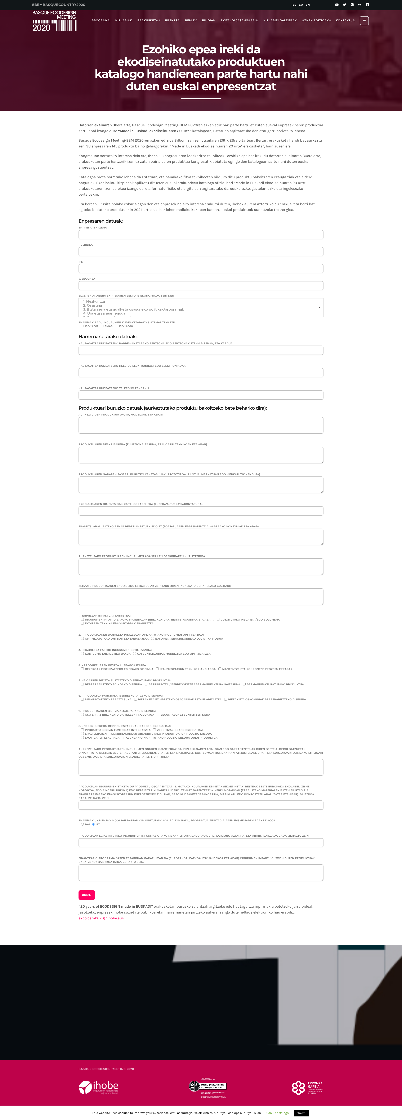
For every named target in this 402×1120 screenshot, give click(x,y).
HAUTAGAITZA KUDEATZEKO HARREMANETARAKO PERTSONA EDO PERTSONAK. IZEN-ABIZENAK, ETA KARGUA (156, 343)
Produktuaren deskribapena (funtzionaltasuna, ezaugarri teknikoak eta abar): (143, 444)
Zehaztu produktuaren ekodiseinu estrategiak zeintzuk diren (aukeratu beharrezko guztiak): (155, 586)
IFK (81, 261)
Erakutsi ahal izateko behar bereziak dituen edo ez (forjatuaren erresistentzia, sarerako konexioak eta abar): (169, 526)
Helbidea (86, 244)
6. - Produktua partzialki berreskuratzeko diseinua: (192, 697)
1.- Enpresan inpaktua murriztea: (179, 619)
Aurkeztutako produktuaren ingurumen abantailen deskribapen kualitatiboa (142, 556)
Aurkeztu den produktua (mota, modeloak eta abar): (121, 414)
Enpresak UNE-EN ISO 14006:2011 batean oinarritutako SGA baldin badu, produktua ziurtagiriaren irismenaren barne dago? (177, 822)
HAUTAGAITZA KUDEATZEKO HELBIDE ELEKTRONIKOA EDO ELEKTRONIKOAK (132, 366)
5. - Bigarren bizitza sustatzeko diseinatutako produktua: (191, 682)
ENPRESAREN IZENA (93, 227)
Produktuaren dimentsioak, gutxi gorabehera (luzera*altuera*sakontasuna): (141, 504)
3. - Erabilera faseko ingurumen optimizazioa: (145, 652)
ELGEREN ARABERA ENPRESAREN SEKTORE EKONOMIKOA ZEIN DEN (126, 295)
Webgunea (87, 278)
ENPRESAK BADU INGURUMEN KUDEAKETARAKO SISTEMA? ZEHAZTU (127, 324)
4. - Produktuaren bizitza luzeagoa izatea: (185, 667)
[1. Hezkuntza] (201, 301)
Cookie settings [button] (277, 1113)
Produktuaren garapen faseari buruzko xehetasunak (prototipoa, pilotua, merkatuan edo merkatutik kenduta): (170, 474)
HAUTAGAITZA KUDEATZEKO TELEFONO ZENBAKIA (114, 388)
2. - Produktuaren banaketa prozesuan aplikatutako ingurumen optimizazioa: (151, 636)
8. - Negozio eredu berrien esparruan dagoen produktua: (148, 732)
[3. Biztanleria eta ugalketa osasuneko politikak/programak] (201, 309)
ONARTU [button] (301, 1113)
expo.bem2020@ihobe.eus (101, 918)
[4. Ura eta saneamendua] (201, 313)
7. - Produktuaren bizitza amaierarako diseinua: (144, 713)
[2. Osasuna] (201, 305)
